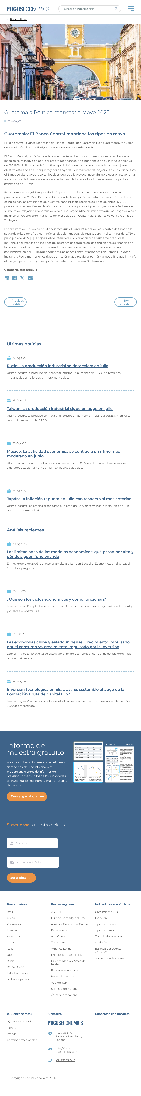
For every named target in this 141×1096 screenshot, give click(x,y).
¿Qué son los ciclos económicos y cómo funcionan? (56, 599)
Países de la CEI (61, 930)
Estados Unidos (17, 973)
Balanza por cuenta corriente (108, 950)
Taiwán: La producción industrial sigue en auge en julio (60, 408)
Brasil (10, 912)
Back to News (18, 19)
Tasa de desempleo (108, 936)
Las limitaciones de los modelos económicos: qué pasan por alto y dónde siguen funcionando (70, 554)
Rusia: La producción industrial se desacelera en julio (57, 366)
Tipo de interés (105, 924)
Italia (10, 948)
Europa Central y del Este (68, 918)
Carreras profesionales (22, 1040)
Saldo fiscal (102, 942)
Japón (11, 954)
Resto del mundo (63, 976)
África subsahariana (64, 995)
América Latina (61, 948)
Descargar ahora (24, 796)
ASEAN (56, 912)
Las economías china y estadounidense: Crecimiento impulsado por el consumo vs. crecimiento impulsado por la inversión (68, 644)
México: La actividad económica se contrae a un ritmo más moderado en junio (63, 453)
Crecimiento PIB (106, 912)
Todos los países (18, 979)
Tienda (11, 1027)
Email (11, 854)
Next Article (124, 302)
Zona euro (14, 924)
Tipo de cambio (105, 930)
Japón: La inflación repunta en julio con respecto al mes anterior (69, 499)
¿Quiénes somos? (19, 1021)
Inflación (101, 918)
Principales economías (66, 954)
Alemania (13, 936)
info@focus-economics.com (67, 1050)
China (11, 918)
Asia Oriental (59, 936)
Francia (12, 930)
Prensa (11, 1033)
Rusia (10, 961)
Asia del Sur (59, 982)
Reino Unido (15, 967)
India (10, 942)
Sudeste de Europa (64, 988)
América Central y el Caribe (69, 924)
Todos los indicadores (109, 958)
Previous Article (18, 302)
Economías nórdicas (65, 970)
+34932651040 (65, 1060)
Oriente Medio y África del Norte (68, 962)
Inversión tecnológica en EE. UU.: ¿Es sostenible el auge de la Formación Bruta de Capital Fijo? (65, 691)
